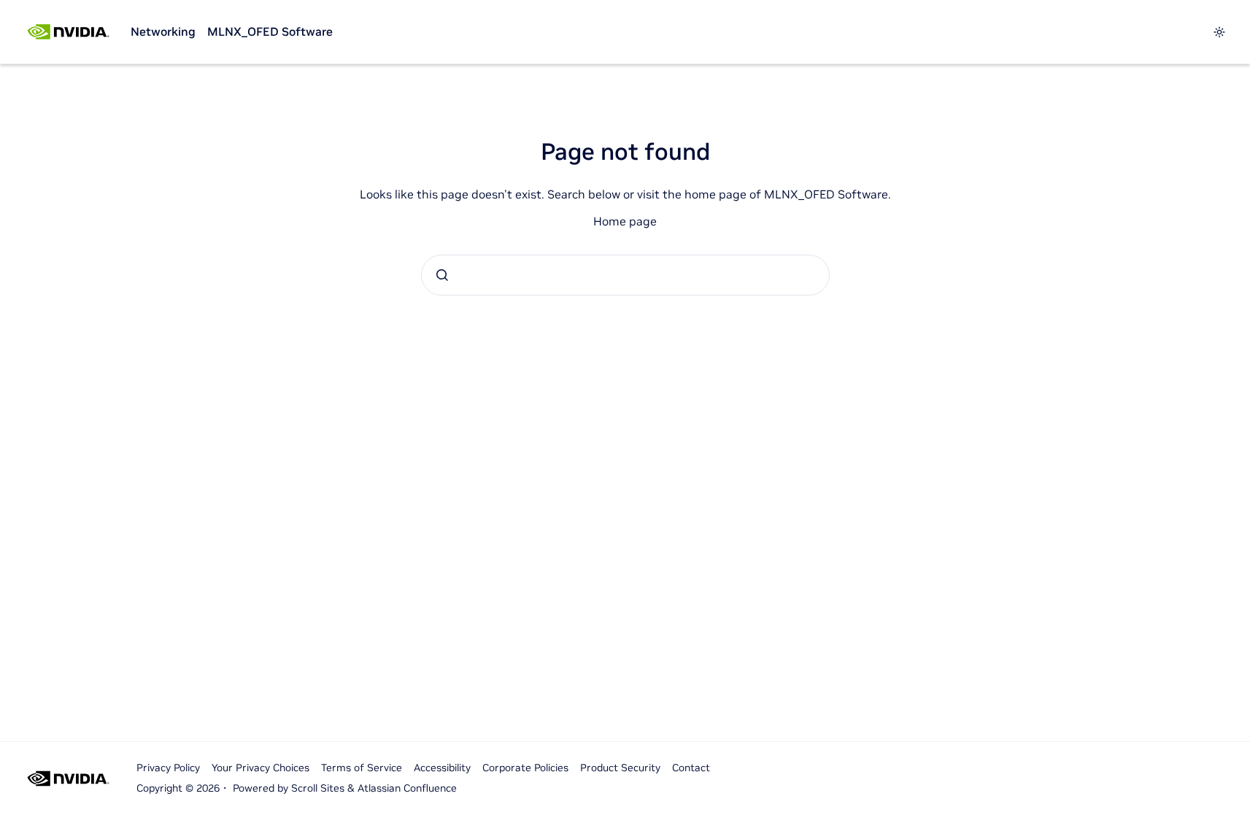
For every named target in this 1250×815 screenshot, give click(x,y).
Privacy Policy (168, 767)
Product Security (620, 767)
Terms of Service (361, 767)
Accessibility (442, 767)
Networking (163, 31)
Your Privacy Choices (260, 767)
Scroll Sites (317, 788)
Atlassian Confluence (407, 788)
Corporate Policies (525, 767)
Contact (691, 767)
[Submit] (442, 275)
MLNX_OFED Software (270, 31)
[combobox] (625, 275)
